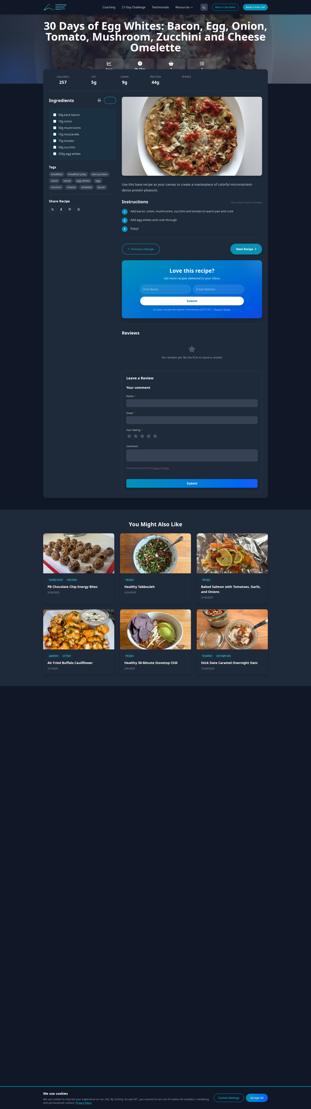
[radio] (129, 436)
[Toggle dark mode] (204, 7)
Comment (132, 446)
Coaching (109, 7)
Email (130, 413)
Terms (227, 309)
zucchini (56, 187)
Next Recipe (244, 249)
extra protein (99, 174)
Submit (192, 483)
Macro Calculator (225, 7)
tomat (67, 180)
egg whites (83, 180)
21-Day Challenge (133, 7)
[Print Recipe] (99, 100)
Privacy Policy (84, 1102)
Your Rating (134, 430)
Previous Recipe (142, 249)
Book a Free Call (255, 7)
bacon (101, 187)
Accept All (256, 1098)
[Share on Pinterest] (69, 209)
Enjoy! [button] (134, 229)
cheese (71, 187)
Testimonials (160, 7)
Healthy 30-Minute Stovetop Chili (150, 663)
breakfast (56, 174)
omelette (86, 187)
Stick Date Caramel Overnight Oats (229, 663)
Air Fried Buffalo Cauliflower (70, 663)
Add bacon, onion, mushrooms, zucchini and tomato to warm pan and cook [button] (181, 211)
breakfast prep (77, 174)
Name (131, 396)
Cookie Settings (228, 1098)
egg (98, 180)
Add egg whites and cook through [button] (153, 220)
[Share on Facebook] (61, 209)
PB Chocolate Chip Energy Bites (73, 587)
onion (54, 180)
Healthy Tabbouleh (139, 587)
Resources (182, 7)
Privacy (217, 309)
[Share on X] (52, 209)
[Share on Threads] (78, 209)
